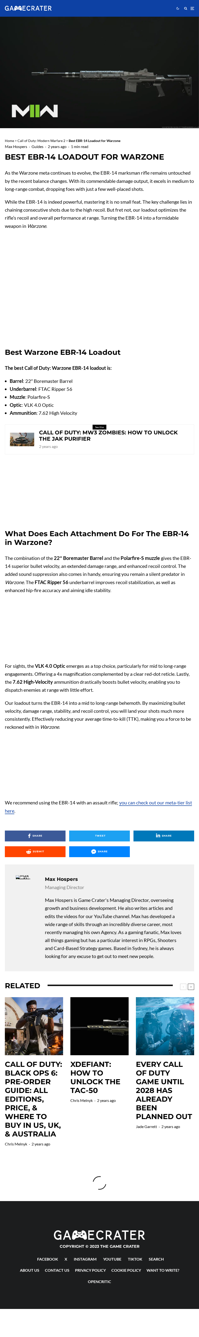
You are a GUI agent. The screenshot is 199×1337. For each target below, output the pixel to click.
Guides (37, 146)
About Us (29, 1270)
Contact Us (57, 1270)
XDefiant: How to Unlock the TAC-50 (95, 1077)
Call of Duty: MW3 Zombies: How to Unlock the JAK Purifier (108, 436)
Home (9, 141)
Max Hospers (16, 146)
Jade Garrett (146, 1126)
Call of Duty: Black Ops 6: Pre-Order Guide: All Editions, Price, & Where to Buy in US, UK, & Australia (33, 1099)
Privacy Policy (90, 1270)
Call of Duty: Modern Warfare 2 (41, 141)
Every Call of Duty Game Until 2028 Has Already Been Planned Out (164, 1090)
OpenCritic (99, 1281)
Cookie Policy (126, 1270)
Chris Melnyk (16, 1144)
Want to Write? (163, 1270)
